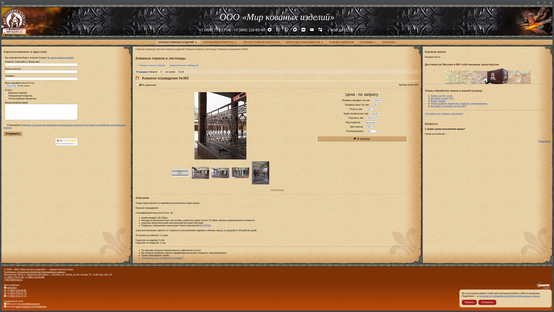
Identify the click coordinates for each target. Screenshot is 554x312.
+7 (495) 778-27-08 (215, 30)
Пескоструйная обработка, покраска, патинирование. (459, 103)
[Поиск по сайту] (545, 3)
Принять (469, 302)
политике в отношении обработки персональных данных (509, 296)
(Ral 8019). (205, 225)
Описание (277, 190)
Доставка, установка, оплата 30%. (449, 106)
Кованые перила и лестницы (201, 49)
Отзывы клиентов (341, 42)
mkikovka (12, 288)
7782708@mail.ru (13, 280)
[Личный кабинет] (551, 3)
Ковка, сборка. (438, 101)
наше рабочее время (61, 57)
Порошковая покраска (218, 42)
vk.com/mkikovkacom (29, 304)
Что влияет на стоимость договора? (444, 113)
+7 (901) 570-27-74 (17, 293)
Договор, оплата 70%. (442, 98)
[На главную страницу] (2, 3)
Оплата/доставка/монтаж (303, 42)
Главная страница (145, 49)
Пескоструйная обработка (261, 42)
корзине (143, 72)
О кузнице (366, 42)
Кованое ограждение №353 (233, 49)
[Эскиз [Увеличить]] (180, 173)
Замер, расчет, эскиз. (442, 96)
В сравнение (149, 85)
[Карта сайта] (538, 3)
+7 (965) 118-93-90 (249, 30)
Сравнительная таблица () (184, 65)
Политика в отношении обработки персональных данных (34, 272)
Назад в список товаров (152, 65)
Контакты (388, 42)
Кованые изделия (17, 93)
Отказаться (487, 302)
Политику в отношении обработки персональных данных (51, 125)
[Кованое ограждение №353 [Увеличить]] (220, 126)
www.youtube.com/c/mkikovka (31, 306)
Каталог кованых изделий (176, 42)
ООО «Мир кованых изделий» (277, 16)
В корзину (363, 138)
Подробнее (544, 141)
